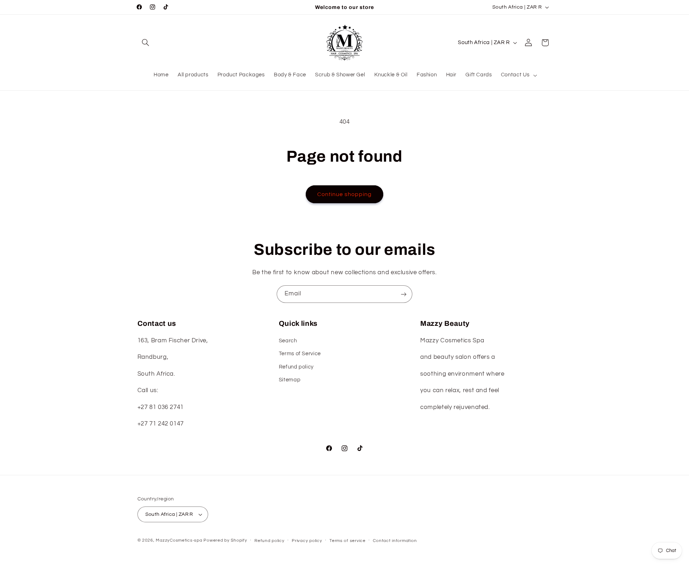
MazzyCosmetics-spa (179, 540)
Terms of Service (300, 353)
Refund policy (296, 367)
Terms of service (347, 541)
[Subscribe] (403, 294)
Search (288, 340)
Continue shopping (344, 194)
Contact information (395, 541)
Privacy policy (307, 541)
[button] (145, 42)
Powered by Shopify (225, 540)
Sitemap (289, 379)
